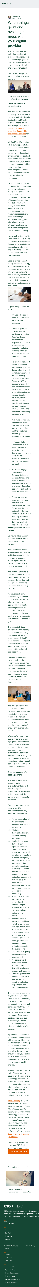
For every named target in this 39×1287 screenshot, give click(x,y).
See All (29, 1167)
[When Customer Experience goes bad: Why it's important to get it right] (20, 1178)
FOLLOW (5, 1252)
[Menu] (35, 4)
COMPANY (5, 1227)
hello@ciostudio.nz (5, 1221)
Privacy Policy (30, 1246)
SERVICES (5, 1264)
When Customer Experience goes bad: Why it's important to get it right (20, 1191)
